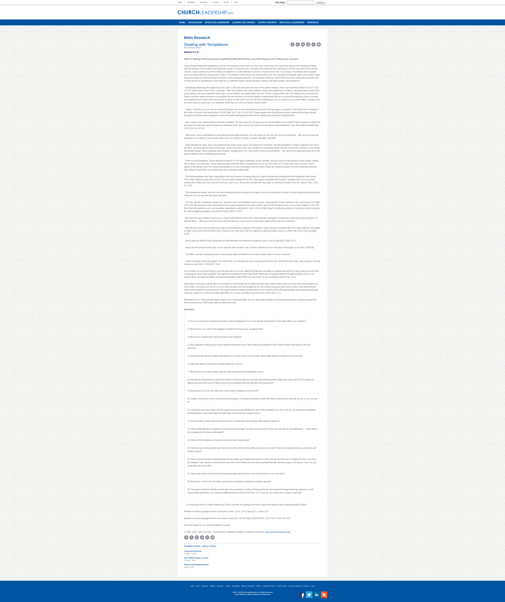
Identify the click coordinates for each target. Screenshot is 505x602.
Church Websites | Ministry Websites (247, 594)
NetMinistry (266, 594)
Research (313, 22)
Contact (215, 2)
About (180, 2)
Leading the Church (243, 22)
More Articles (209, 546)
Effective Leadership (217, 22)
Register (212, 586)
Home (182, 22)
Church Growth (267, 22)
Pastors (258, 586)
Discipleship (195, 22)
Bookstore (203, 2)
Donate (226, 2)
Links (236, 2)
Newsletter (191, 2)
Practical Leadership (292, 22)
